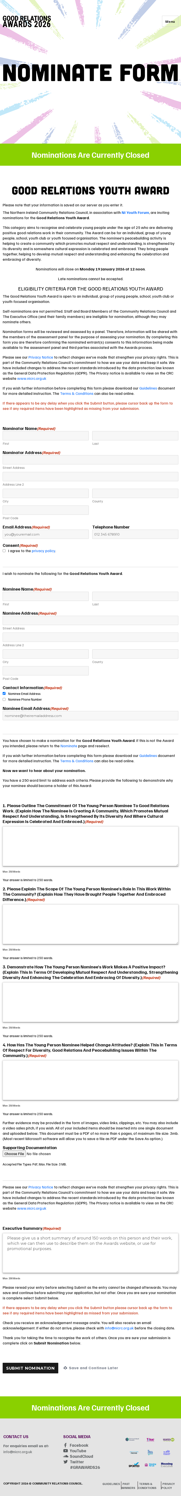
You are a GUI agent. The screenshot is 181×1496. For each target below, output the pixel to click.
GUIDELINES (111, 1484)
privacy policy (43, 550)
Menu (170, 21)
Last (95, 443)
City (6, 501)
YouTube (78, 1450)
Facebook (79, 1445)
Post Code (10, 518)
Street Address (14, 467)
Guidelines (148, 388)
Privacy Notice (40, 357)
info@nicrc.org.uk (119, 1327)
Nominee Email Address (24, 694)
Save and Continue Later (93, 1367)
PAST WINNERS (128, 1486)
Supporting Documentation (30, 1147)
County (97, 501)
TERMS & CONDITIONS (147, 1486)
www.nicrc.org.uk (31, 378)
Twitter (77, 1461)
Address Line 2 (13, 484)
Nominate (68, 745)
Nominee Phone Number (25, 699)
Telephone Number (111, 526)
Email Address (26, 527)
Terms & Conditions (76, 393)
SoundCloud (81, 1456)
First (6, 443)
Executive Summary (32, 1228)
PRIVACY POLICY (168, 1486)
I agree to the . (32, 550)
